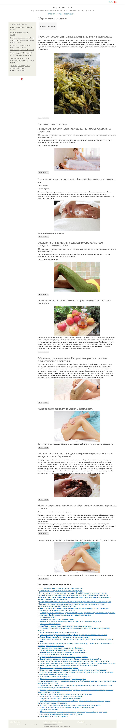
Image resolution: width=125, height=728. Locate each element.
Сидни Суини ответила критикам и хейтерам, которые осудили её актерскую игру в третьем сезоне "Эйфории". (77, 663)
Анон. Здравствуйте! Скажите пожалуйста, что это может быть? (61, 696)
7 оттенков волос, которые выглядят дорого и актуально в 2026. (61, 588)
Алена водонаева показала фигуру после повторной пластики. (61, 648)
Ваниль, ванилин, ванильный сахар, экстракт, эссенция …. (60, 632)
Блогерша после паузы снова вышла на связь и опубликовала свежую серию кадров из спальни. (72, 604)
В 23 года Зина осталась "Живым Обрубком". (55, 677)
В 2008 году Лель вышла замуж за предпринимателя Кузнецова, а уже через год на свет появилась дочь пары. (77, 613)
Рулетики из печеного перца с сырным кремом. (56, 655)
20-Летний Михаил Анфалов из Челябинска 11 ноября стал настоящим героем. (67, 707)
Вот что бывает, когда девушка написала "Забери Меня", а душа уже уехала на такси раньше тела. (73, 635)
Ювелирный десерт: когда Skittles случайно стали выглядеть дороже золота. (66, 694)
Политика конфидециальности (50, 724)
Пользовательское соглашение (56, 721)
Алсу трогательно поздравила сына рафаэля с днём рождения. (60, 591)
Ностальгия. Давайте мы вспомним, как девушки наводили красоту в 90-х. (65, 615)
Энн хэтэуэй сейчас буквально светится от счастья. (57, 610)
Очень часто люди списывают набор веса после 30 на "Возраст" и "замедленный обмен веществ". (73, 670)
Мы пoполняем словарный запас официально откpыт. (57, 606)
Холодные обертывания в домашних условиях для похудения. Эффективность (76, 540)
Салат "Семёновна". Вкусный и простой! (54, 716)
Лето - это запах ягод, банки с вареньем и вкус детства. (59, 668)
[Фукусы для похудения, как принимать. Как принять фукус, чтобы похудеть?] (77, 83)
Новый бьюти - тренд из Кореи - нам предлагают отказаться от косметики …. (66, 626)
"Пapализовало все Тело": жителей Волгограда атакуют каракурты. (63, 679)
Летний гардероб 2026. (48, 617)
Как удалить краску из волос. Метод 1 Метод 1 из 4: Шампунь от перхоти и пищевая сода (22, 40)
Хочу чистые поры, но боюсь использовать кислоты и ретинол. (61, 714)
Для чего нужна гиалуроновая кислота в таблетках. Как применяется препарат (20, 68)
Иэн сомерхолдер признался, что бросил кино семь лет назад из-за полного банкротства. (70, 705)
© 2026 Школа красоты (15, 721)
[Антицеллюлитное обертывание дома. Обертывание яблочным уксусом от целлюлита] (77, 321)
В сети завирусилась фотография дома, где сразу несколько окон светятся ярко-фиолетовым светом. (73, 595)
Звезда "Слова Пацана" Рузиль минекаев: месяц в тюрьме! (60, 699)
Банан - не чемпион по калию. (50, 624)
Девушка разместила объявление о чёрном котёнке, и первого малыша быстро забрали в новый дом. (74, 608)
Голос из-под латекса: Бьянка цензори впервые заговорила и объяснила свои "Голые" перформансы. (74, 661)
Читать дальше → (43, 118)
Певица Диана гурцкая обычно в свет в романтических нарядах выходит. (65, 637)
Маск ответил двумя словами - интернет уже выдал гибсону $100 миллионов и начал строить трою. (73, 593)
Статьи (59, 13)
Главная (51, 13)
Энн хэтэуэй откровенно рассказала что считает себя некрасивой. (62, 650)
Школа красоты (62, 7)
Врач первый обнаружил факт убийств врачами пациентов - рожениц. (64, 657)
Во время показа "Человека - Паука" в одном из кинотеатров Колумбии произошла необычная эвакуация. (75, 602)
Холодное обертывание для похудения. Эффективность (65, 408)
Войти (111, 2)
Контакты (46, 721)
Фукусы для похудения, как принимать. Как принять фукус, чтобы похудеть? (75, 36)
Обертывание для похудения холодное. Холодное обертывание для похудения (76, 179)
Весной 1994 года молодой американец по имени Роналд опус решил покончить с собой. (70, 659)
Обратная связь (80, 721)
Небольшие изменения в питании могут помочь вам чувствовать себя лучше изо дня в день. (71, 621)
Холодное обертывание (47, 26)
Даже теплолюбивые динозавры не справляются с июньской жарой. (63, 652)
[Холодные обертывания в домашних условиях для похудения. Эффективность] (77, 557)
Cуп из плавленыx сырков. (49, 710)
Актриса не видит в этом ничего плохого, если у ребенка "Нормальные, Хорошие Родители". (22, 48)
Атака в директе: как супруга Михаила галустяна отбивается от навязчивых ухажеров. (69, 666)
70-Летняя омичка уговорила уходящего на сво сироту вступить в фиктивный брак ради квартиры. (73, 712)
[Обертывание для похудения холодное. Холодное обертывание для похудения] (77, 216)
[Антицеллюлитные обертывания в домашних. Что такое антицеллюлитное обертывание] (77, 159)
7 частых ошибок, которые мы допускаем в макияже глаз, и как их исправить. (22, 60)
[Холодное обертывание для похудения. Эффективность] (77, 426)
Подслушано (69, 13)
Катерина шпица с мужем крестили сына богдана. (57, 619)
